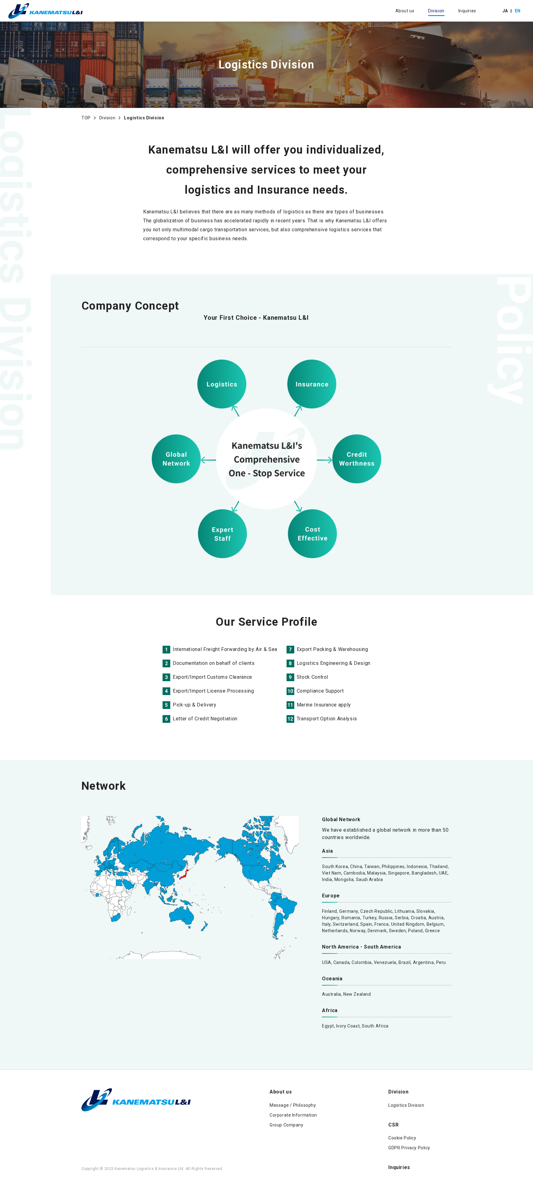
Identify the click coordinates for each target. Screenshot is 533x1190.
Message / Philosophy (293, 1105)
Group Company (286, 1124)
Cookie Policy (402, 1137)
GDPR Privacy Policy (409, 1147)
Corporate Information (293, 1115)
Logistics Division (406, 1105)
